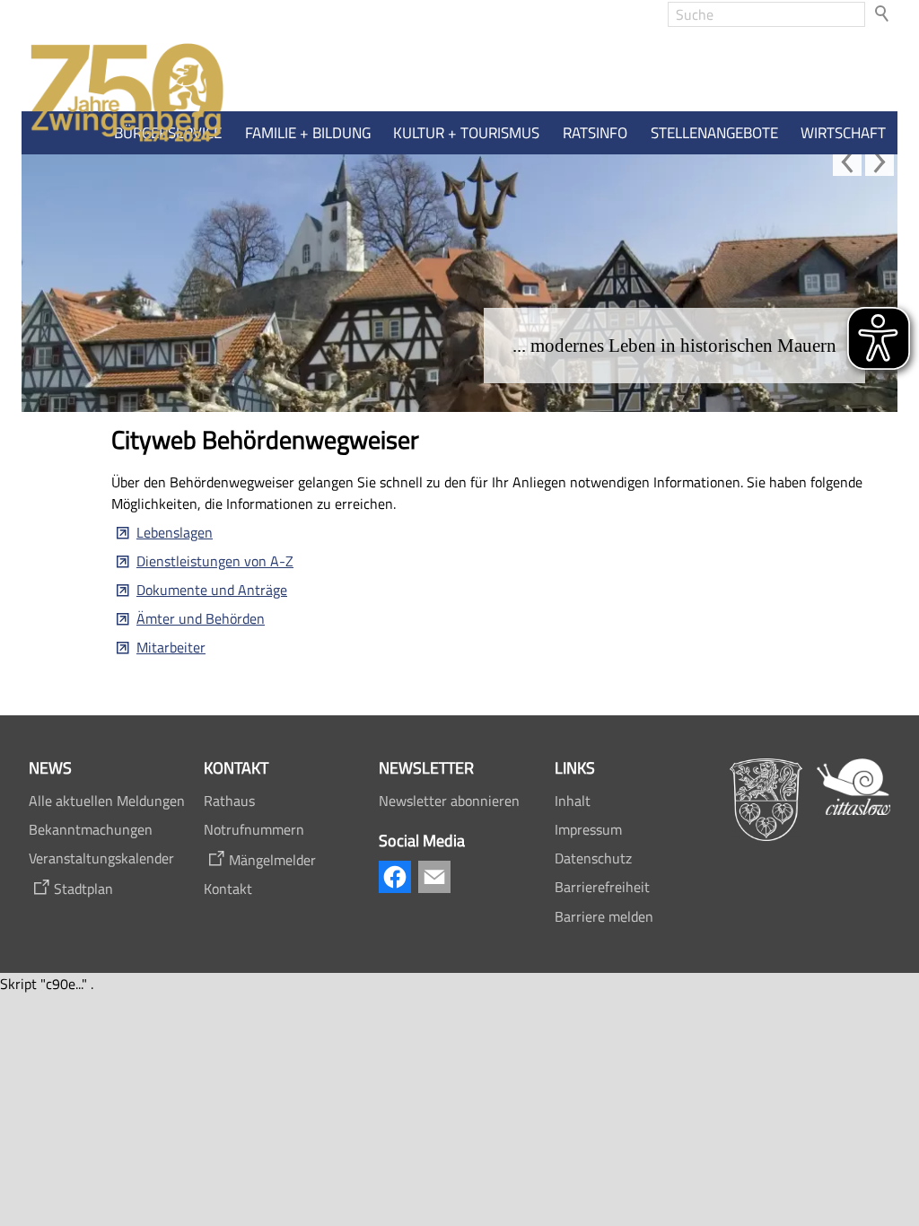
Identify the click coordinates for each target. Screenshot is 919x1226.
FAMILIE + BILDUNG (308, 132)
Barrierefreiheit (602, 887)
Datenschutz (593, 858)
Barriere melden (604, 916)
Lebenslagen (174, 532)
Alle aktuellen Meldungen (107, 800)
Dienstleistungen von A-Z (214, 561)
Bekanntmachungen (91, 829)
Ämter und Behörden (200, 618)
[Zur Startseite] (123, 93)
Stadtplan (83, 888)
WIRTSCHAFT (843, 132)
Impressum (588, 829)
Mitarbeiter (171, 647)
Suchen (883, 14)
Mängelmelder (272, 860)
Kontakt (228, 888)
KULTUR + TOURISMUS (466, 132)
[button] (847, 161)
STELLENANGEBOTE (714, 132)
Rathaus (229, 800)
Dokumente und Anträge (211, 589)
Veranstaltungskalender (101, 858)
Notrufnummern (254, 829)
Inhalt (573, 800)
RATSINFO (595, 132)
